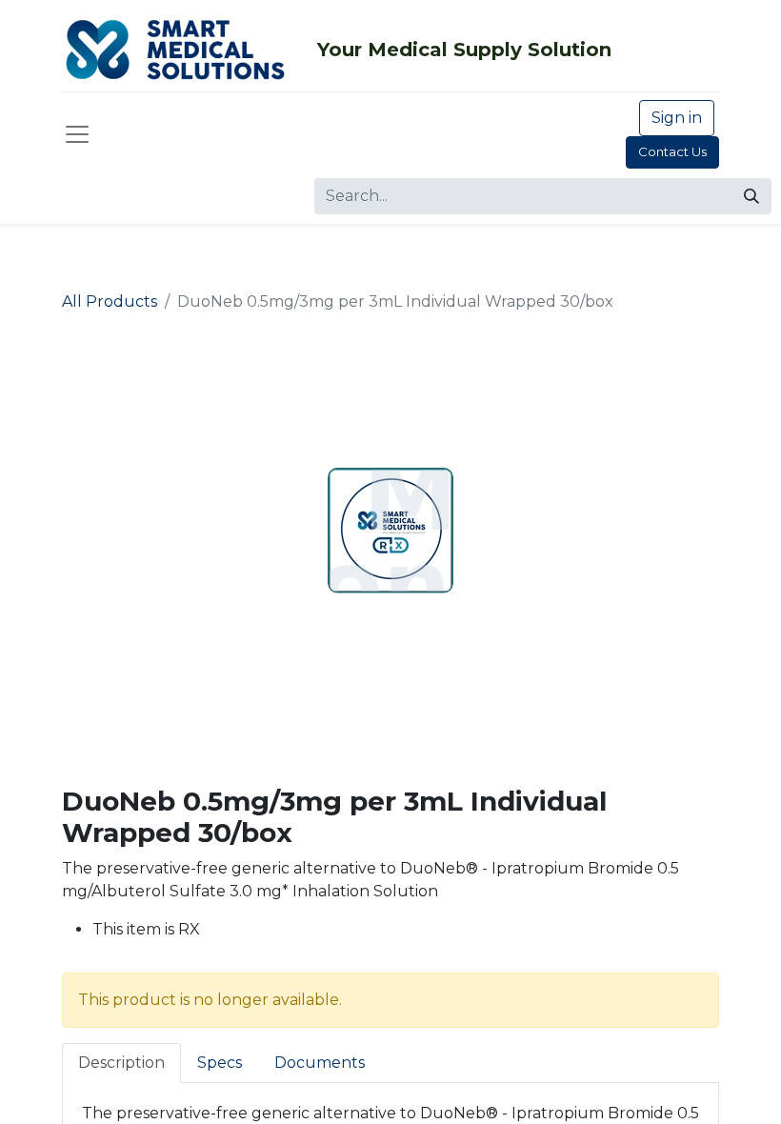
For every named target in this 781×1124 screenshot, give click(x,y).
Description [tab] (121, 1063)
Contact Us (672, 151)
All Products (109, 301)
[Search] (751, 196)
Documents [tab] (319, 1063)
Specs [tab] (219, 1063)
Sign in (676, 118)
